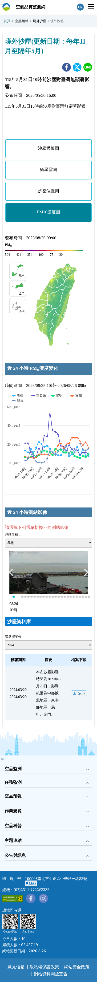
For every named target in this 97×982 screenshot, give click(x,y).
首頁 (7, 21)
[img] (48, 436)
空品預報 (13, 796)
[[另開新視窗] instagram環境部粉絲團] (43, 898)
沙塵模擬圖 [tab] (48, 148)
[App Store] (28, 921)
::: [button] (2, 758)
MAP (33, 883)
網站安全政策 (76, 967)
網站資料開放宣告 (51, 974)
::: (2, 3)
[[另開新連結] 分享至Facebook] (66, 67)
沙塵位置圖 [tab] (48, 190)
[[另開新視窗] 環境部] (6, 7)
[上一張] (11, 572)
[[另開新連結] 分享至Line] (87, 67)
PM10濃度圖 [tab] (48, 212)
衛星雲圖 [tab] (48, 169)
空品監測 (13, 768)
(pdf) (79, 693)
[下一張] (86, 572)
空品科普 (13, 825)
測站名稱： (13, 534)
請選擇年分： (15, 636)
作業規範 (13, 810)
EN (80, 7)
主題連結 (13, 840)
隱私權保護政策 (44, 967)
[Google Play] (10, 921)
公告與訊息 (15, 855)
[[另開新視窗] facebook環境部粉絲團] (31, 898)
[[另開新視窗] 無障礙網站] (13, 898)
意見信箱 (16, 967)
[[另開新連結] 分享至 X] (77, 67)
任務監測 (13, 782)
